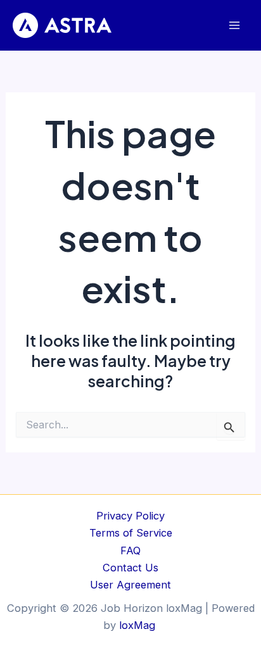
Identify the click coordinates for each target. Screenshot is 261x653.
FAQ (130, 550)
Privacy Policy (130, 515)
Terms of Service (130, 532)
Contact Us (130, 567)
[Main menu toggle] (234, 25)
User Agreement (130, 584)
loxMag (138, 625)
